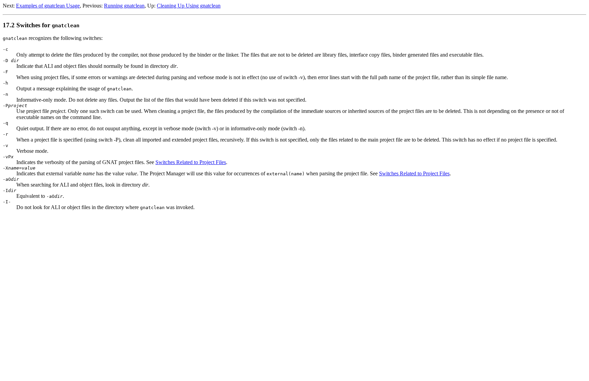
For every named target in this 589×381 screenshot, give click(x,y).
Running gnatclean (124, 6)
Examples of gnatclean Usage (48, 6)
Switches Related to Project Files (190, 162)
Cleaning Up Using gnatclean (189, 6)
